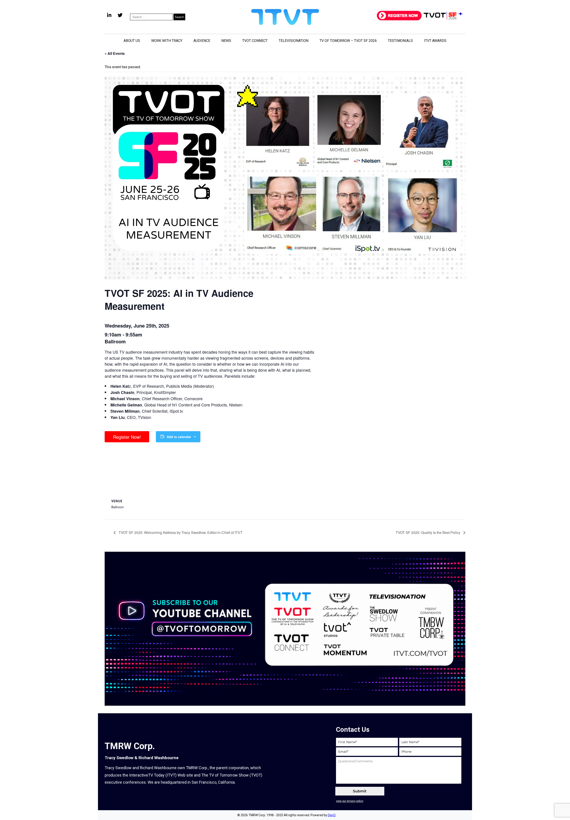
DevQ (332, 815)
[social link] (109, 16)
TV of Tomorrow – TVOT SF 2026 (348, 41)
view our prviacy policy (349, 801)
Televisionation (293, 41)
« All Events (115, 53)
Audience (201, 41)
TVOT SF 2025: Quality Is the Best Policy (428, 532)
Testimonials (400, 41)
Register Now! (127, 437)
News (226, 41)
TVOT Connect (255, 41)
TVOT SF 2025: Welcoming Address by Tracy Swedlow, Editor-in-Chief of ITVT (180, 532)
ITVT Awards (435, 41)
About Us (132, 41)
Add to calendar (179, 437)
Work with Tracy (166, 41)
